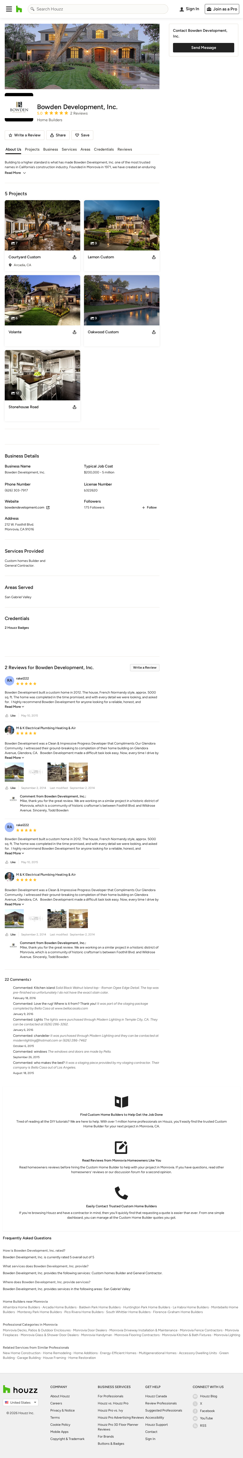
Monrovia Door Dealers (90, 1330)
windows (40, 1052)
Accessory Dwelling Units (198, 1353)
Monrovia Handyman (96, 1335)
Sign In (150, 1439)
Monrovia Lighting (227, 1335)
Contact (151, 1432)
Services (69, 149)
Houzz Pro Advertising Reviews (121, 1418)
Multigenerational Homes (158, 1353)
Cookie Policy (60, 1425)
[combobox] (98, 9)
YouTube (206, 1418)
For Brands (106, 1437)
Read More (13, 173)
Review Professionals (161, 1403)
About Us (13, 149)
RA (9, 680)
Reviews (124, 149)
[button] (9, 9)
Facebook (207, 1411)
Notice (70, 1410)
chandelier (42, 1036)
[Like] (7, 715)
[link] (14, 707)
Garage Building (29, 1358)
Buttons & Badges (111, 1444)
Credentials (104, 149)
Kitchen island (44, 988)
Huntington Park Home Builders (146, 1307)
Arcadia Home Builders (59, 1307)
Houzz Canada (156, 1396)
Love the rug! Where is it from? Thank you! (65, 1004)
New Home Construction (22, 1353)
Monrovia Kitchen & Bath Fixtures (186, 1335)
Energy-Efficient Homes (118, 1353)
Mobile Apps (59, 1432)
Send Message (203, 47)
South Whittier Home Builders (128, 1312)
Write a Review (144, 668)
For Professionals (110, 1396)
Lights (38, 1020)
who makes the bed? (49, 1063)
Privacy (55, 1410)
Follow (152, 507)
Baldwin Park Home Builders (100, 1307)
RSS (203, 1426)
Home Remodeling (57, 1353)
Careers (56, 1403)
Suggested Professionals (163, 1410)
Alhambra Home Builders (21, 1307)
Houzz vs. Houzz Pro (113, 1403)
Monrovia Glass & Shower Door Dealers (50, 1335)
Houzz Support (156, 1425)
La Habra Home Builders (191, 1307)
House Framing (54, 1358)
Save (85, 135)
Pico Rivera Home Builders (84, 1312)
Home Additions (86, 1353)
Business (50, 149)
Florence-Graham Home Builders (178, 1312)
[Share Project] (74, 257)
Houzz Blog (208, 1396)
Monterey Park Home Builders (39, 1312)
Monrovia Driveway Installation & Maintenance (143, 1330)
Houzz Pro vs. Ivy (110, 1410)
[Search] (32, 9)
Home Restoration (82, 1358)
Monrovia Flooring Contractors (137, 1335)
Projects (32, 149)
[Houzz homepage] (19, 9)
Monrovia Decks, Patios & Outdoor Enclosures (37, 1330)
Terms (55, 1418)
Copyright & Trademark (67, 1439)
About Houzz (60, 1396)
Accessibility (154, 1418)
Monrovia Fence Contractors (201, 1330)
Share (61, 135)
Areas (85, 149)
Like (13, 715)
